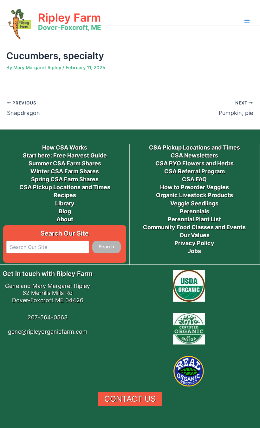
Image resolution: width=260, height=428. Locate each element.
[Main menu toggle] (247, 20)
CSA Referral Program (194, 171)
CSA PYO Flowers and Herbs (194, 163)
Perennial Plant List (194, 219)
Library (65, 203)
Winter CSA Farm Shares (64, 171)
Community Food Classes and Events (194, 227)
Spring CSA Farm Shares (65, 179)
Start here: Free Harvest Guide (65, 155)
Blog (65, 211)
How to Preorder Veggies (194, 187)
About (64, 219)
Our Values (194, 235)
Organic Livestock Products (194, 195)
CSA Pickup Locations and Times (64, 187)
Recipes (65, 195)
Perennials (194, 211)
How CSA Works (64, 147)
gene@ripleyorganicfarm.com (48, 331)
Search (106, 247)
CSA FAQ (194, 179)
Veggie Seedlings (194, 203)
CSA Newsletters (194, 155)
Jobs (194, 251)
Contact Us (130, 399)
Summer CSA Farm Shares (65, 163)
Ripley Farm (69, 17)
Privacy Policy (194, 243)
